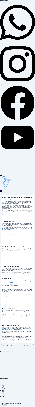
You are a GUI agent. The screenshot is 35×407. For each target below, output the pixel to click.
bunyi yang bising (9, 328)
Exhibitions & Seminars (6, 181)
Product (3, 183)
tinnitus (11, 282)
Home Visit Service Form (7, 179)
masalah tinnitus (6, 214)
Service (3, 177)
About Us (3, 176)
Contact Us (3, 188)
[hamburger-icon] (1, 175)
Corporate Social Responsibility (7, 180)
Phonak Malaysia (5, 184)
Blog (2, 187)
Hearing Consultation (6, 182)
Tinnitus (3, 205)
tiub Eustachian (4, 228)
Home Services (5, 178)
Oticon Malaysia (5, 185)
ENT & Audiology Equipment (7, 186)
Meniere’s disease (5, 252)
